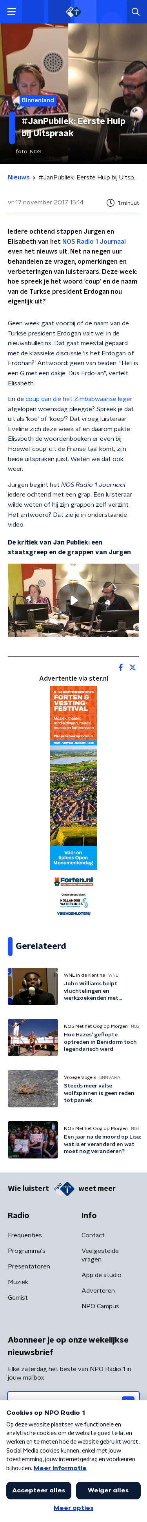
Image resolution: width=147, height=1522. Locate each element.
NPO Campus (100, 1306)
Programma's (26, 1251)
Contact (93, 1235)
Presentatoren (29, 1266)
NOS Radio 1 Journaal (94, 242)
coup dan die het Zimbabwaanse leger (78, 399)
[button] (11, 12)
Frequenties (25, 1235)
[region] (73, 600)
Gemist (18, 1298)
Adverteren (98, 1291)
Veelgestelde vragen (100, 1255)
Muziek (18, 1282)
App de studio (102, 1275)
